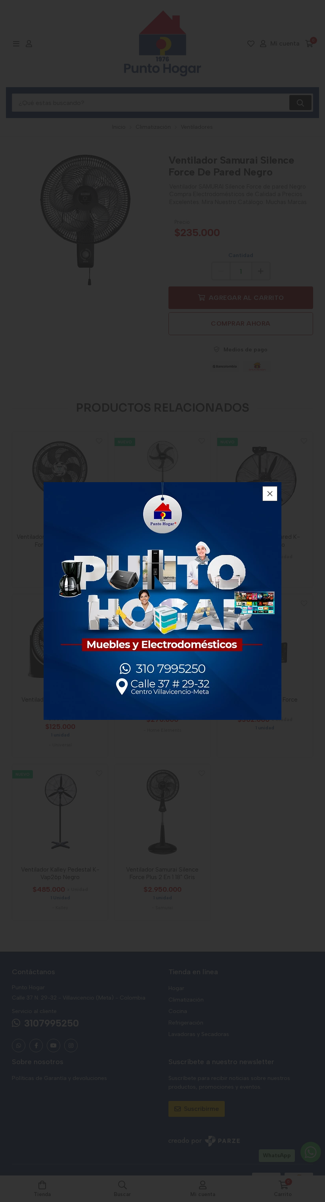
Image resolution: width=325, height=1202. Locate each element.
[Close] (269, 493)
